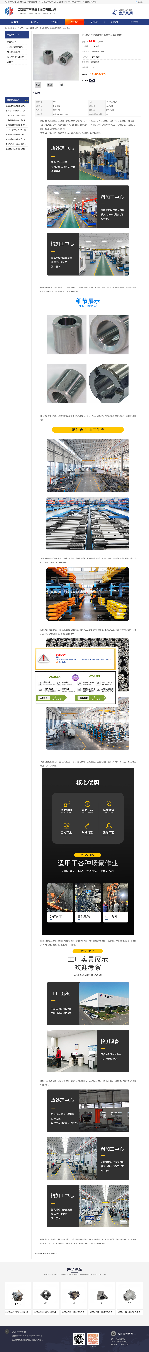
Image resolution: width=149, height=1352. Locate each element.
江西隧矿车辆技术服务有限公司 (22, 1340)
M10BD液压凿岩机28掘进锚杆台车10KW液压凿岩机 (17, 130)
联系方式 (134, 22)
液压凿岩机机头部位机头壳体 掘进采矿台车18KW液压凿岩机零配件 (85, 1312)
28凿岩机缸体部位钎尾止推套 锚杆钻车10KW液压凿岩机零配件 (17, 120)
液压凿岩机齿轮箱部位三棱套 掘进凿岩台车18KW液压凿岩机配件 (17, 139)
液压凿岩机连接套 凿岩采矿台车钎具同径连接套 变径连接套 (110, 1312)
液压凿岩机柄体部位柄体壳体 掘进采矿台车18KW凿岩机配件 (55, 1312)
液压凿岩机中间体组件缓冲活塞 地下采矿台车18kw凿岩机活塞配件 (17, 144)
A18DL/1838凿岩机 (15, 47)
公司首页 (15, 22)
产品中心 (74, 22)
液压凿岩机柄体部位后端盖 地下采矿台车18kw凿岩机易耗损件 (17, 111)
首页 (14, 28)
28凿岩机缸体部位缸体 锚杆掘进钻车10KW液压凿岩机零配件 (17, 125)
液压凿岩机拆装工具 (15, 57)
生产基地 (54, 22)
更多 (26, 100)
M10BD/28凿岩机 (14, 52)
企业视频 (114, 22)
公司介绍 (34, 22)
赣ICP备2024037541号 (34, 1336)
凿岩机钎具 (11, 42)
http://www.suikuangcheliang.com (46, 1253)
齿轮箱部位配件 (32, 28)
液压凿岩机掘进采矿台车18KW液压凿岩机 (17, 134)
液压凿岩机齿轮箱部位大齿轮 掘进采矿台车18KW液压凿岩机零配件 (17, 149)
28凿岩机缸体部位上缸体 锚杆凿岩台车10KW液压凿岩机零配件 (17, 115)
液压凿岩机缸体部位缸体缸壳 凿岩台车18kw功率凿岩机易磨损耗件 (17, 106)
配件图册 (94, 22)
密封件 (10, 62)
